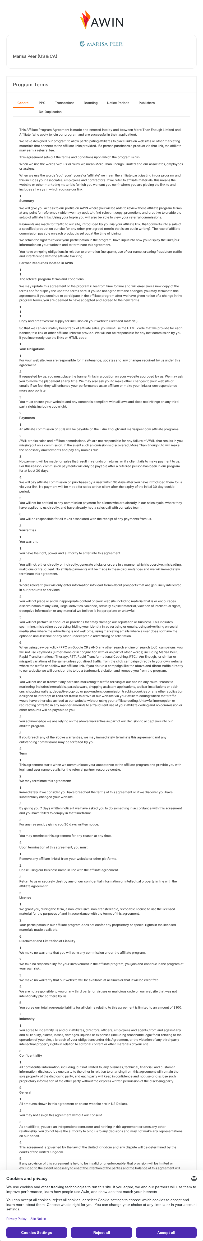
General (23, 103)
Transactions (64, 103)
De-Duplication (50, 112)
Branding (91, 103)
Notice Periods (118, 103)
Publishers (147, 103)
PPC (42, 103)
